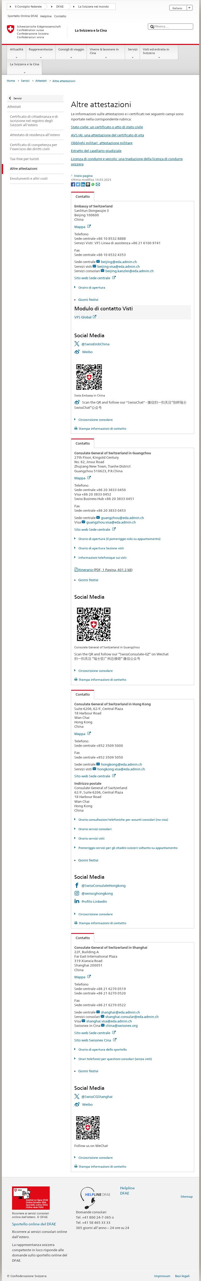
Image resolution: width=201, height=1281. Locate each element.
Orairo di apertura (91, 287)
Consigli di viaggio (71, 49)
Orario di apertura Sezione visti (101, 548)
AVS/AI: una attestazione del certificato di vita (107, 135)
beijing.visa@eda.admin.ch (118, 266)
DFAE (60, 6)
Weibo (87, 352)
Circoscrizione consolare (95, 420)
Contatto (80, 196)
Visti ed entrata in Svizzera (156, 51)
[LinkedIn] (83, 184)
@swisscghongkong (97, 893)
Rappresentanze (41, 49)
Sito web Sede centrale (92, 278)
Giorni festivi (88, 300)
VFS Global (83, 317)
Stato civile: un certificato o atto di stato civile (107, 127)
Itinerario (105, 570)
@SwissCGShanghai (97, 1096)
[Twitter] (78, 184)
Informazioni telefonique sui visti (102, 558)
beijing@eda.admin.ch (119, 262)
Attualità (16, 49)
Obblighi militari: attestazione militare (101, 143)
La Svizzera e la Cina (24, 64)
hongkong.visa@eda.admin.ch (121, 769)
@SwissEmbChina (95, 344)
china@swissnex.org (122, 1025)
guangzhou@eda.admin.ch (122, 518)
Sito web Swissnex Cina (93, 1040)
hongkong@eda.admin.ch (121, 764)
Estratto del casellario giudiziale (96, 151)
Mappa (80, 227)
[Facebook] (73, 184)
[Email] (98, 184)
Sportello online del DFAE (34, 1224)
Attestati (41, 81)
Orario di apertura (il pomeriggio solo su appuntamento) (119, 539)
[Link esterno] (89, 377)
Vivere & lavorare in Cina (104, 51)
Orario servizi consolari (94, 829)
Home (11, 81)
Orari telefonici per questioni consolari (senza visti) (115, 1059)
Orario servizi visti (91, 838)
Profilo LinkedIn (94, 901)
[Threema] (88, 184)
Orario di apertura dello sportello (102, 1049)
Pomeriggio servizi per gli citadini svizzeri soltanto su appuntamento (127, 848)
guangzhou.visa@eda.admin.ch (111, 522)
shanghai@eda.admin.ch (120, 1012)
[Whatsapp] (93, 184)
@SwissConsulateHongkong (103, 885)
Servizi (132, 49)
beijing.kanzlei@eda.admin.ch (129, 271)
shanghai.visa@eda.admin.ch (109, 1021)
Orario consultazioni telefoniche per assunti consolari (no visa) (123, 820)
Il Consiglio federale (28, 6)
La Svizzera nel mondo (93, 6)
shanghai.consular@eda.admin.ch (132, 1017)
